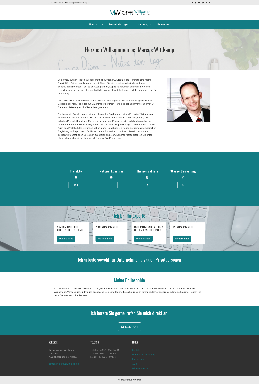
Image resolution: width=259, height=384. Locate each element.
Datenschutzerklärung (143, 354)
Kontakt (136, 350)
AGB (134, 364)
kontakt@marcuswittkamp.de (78, 3)
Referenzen (163, 24)
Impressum (138, 359)
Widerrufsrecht (140, 368)
